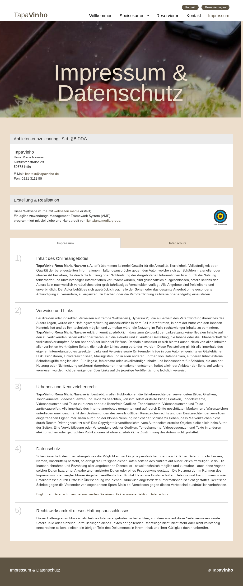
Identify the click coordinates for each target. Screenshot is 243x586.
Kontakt (190, 7)
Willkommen (100, 15)
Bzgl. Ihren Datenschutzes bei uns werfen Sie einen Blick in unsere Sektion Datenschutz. (102, 494)
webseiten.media (66, 211)
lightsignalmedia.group (103, 220)
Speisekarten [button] (133, 15)
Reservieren (167, 15)
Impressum (218, 15)
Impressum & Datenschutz (35, 570)
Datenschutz (177, 243)
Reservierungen (215, 7)
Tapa (31, 16)
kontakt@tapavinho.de (42, 174)
